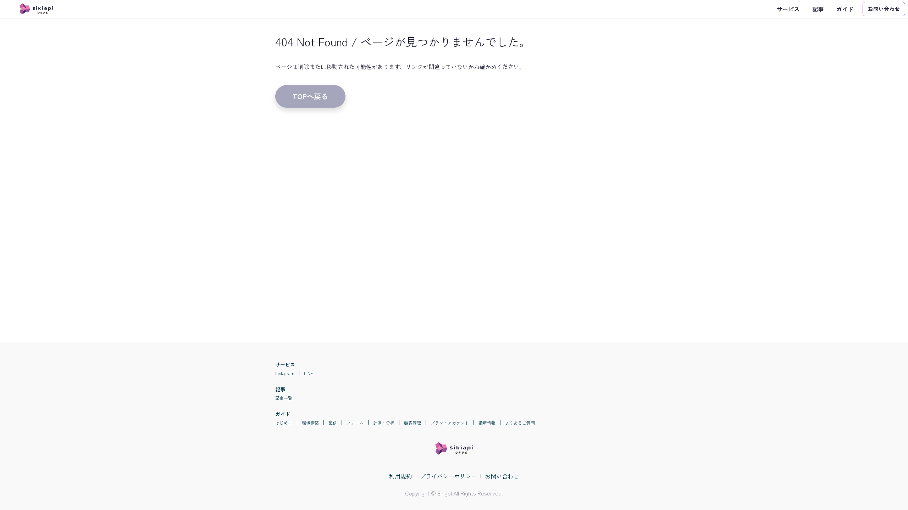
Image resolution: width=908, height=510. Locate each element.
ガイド (844, 9)
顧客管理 (412, 423)
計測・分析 (383, 423)
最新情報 (486, 423)
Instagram (284, 373)
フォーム (355, 423)
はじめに (283, 423)
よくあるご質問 (520, 423)
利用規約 (400, 476)
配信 (332, 423)
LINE (308, 373)
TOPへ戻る (310, 96)
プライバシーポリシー (448, 476)
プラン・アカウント (450, 423)
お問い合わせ (502, 476)
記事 (818, 9)
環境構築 (310, 423)
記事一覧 (283, 398)
